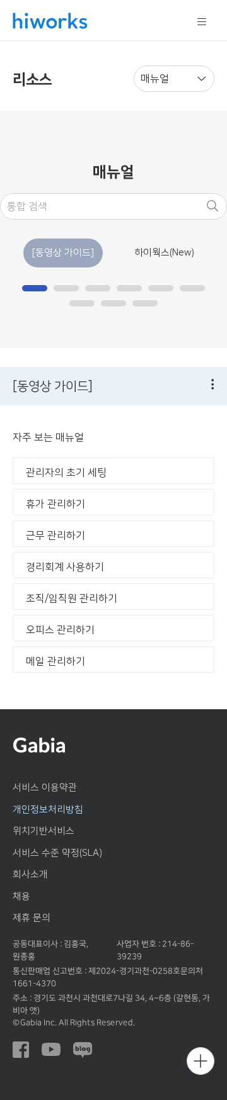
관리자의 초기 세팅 (66, 472)
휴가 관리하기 (55, 504)
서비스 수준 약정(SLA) (57, 853)
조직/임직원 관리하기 (71, 598)
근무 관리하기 (55, 535)
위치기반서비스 (43, 831)
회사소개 (30, 874)
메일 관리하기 (55, 661)
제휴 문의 (31, 917)
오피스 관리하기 (60, 630)
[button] (34, 288)
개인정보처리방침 (48, 809)
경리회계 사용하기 (65, 567)
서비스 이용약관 (45, 787)
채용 (21, 896)
